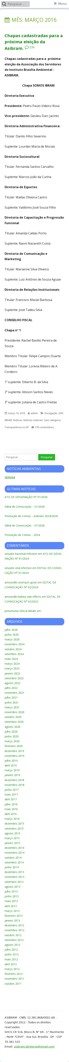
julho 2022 (11, 688)
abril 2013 (11, 906)
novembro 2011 (14, 978)
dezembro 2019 (14, 751)
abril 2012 (11, 964)
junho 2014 (12, 867)
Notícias (17, 420)
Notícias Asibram (33, 420)
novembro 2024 (14, 644)
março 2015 (12, 838)
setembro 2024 (14, 654)
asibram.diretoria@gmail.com (34, 1046)
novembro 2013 (14, 877)
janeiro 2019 (12, 775)
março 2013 (12, 911)
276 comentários (44, 427)
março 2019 (12, 770)
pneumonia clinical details (20, 611)
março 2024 (12, 663)
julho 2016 (11, 804)
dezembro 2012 (14, 925)
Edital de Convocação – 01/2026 (25, 506)
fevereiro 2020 (14, 746)
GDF (60, 413)
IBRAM (8, 420)
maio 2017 (11, 794)
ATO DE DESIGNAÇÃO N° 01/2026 (26, 497)
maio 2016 (11, 809)
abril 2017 (11, 799)
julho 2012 (11, 949)
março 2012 (12, 969)
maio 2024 (11, 659)
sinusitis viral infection (18, 568)
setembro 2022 (14, 678)
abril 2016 (11, 814)
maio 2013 (11, 901)
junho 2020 (12, 736)
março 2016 (12, 819)
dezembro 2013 (14, 872)
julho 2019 (11, 760)
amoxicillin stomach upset (21, 582)
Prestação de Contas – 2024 (22, 535)
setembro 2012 (14, 940)
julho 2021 (11, 697)
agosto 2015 (12, 833)
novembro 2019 (14, 756)
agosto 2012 (12, 945)
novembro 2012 (14, 930)
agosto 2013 (12, 886)
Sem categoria (52, 420)
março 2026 (12, 639)
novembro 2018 (14, 785)
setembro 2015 (14, 828)
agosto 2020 (12, 727)
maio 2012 (11, 959)
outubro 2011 (13, 983)
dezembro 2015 (14, 823)
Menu (62, 4)
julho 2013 (11, 891)
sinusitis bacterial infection (21, 554)
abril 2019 (11, 765)
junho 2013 (12, 896)
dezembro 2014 (14, 848)
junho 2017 (12, 789)
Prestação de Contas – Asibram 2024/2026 (31, 516)
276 (31, 47)
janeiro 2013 (12, 920)
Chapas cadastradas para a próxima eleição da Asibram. (34, 42)
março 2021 (12, 707)
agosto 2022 (12, 683)
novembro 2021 (14, 692)
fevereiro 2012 (14, 974)
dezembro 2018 (14, 780)
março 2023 (12, 668)
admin (34, 413)
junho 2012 (12, 954)
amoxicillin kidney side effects (23, 596)
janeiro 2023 (12, 673)
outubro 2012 (13, 935)
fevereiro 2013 (14, 915)
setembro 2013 (14, 882)
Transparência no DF (17, 427)
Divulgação (50, 413)
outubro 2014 (13, 857)
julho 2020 (11, 731)
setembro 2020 (14, 722)
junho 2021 (12, 702)
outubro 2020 (13, 717)
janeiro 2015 (12, 843)
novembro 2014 (14, 852)
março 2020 (12, 741)
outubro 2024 (13, 649)
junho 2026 (12, 634)
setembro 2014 (14, 862)
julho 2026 (11, 630)
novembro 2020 (14, 712)
